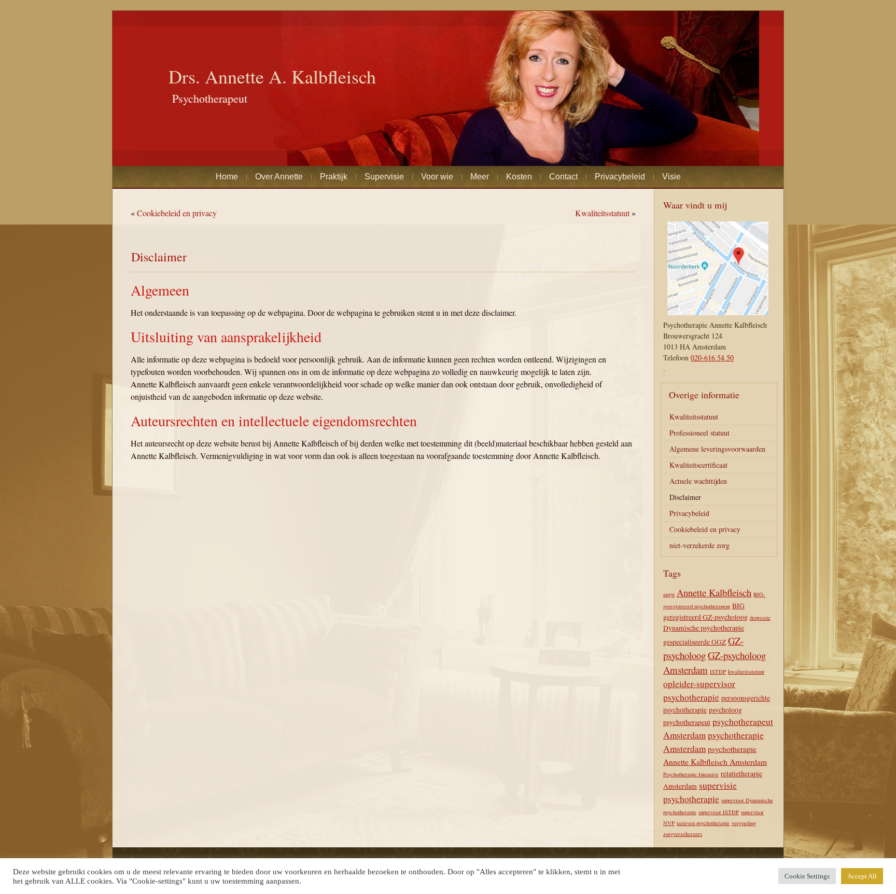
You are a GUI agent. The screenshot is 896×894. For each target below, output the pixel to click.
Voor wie (437, 176)
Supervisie (384, 176)
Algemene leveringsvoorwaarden (717, 449)
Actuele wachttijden (698, 481)
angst (669, 594)
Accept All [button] (862, 876)
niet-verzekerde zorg (699, 545)
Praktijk (333, 176)
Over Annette (279, 176)
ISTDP (718, 671)
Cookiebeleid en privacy (177, 212)
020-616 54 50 (712, 357)
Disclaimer (685, 497)
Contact (563, 176)
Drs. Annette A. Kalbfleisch (272, 76)
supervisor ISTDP (718, 812)
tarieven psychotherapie (703, 823)
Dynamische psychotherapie (703, 628)
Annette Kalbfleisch (714, 592)
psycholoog (725, 710)
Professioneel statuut (699, 433)
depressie (760, 617)
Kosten (519, 176)
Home (227, 176)
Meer (479, 176)
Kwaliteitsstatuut (602, 212)
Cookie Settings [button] (807, 876)
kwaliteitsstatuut (746, 671)
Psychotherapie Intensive (691, 774)
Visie (671, 176)
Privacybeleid (620, 176)
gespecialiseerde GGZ (694, 642)
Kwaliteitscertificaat (698, 465)
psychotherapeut (686, 722)
